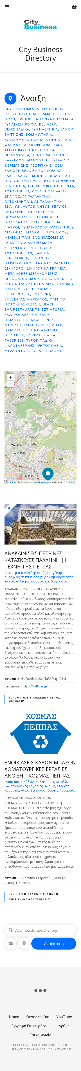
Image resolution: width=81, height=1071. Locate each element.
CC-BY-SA (69, 482)
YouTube (64, 1016)
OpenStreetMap (40, 482)
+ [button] (10, 377)
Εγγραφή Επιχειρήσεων (31, 1025)
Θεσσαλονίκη (37, 1016)
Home (14, 1016)
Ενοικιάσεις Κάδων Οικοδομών (33, 894)
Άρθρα (64, 1025)
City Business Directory (41, 53)
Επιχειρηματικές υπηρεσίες (30, 899)
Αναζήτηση (54, 943)
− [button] (10, 384)
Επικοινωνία (40, 1034)
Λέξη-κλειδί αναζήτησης (10, 930)
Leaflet (12, 482)
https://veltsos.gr (34, 686)
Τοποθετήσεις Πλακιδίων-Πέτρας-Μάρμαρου (35, 699)
